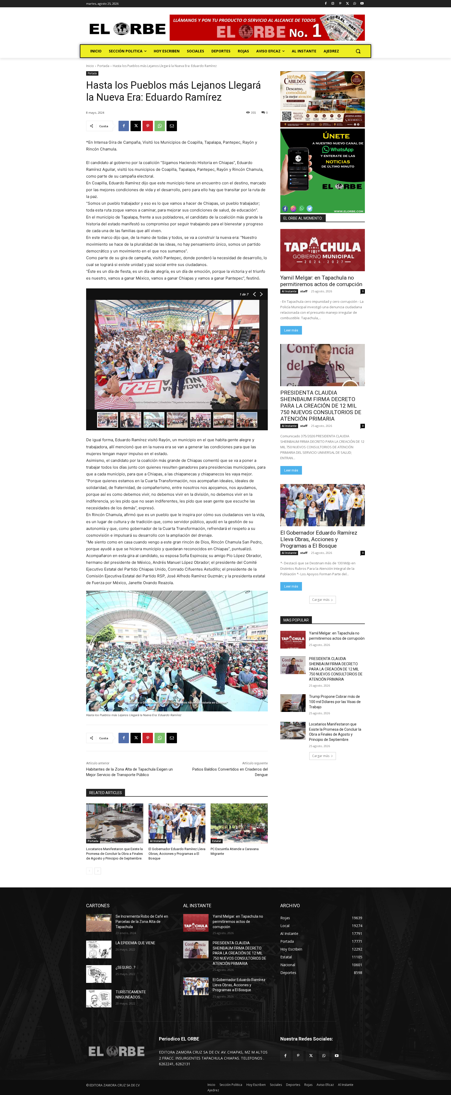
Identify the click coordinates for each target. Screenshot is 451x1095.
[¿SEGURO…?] (98, 974)
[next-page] (97, 871)
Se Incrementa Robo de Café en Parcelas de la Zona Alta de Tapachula (142, 921)
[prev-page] (89, 871)
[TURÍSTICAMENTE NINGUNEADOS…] (98, 998)
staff (303, 291)
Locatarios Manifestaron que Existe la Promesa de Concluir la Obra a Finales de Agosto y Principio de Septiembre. (114, 853)
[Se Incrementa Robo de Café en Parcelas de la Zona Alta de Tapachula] (98, 923)
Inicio (90, 66)
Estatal (216, 841)
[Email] (172, 126)
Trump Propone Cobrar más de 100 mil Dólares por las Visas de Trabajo (335, 701)
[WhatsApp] (355, 4)
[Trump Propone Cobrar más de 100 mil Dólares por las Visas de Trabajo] (293, 703)
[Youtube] (362, 4)
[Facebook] (326, 4)
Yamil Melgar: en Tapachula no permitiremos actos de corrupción (321, 281)
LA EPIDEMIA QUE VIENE (135, 943)
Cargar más (320, 599)
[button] (358, 51)
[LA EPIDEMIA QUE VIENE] (98, 949)
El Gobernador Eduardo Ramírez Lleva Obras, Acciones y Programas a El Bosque (177, 853)
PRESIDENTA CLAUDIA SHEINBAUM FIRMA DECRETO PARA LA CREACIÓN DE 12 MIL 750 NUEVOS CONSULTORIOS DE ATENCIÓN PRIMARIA (320, 406)
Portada (103, 66)
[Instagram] (333, 4)
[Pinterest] (340, 4)
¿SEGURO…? (125, 967)
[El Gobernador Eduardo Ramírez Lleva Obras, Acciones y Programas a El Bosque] (177, 823)
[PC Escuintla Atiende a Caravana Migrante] (239, 823)
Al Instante (157, 841)
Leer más (291, 330)
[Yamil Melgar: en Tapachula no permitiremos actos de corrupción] (322, 250)
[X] (348, 4)
